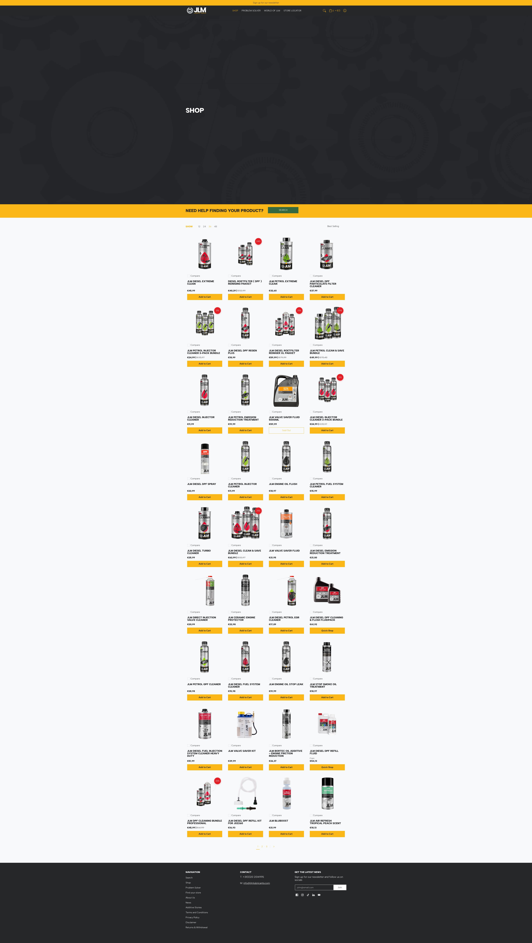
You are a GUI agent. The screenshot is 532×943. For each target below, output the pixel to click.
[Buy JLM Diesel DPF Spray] (204, 456)
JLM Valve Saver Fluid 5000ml (284, 418)
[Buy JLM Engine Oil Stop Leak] (286, 657)
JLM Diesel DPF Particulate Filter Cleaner (323, 284)
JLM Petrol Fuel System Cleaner (326, 485)
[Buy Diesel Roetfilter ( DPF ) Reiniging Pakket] (245, 254)
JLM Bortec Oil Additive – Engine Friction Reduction (285, 753)
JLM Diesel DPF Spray (201, 484)
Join (340, 887)
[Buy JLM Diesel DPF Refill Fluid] (327, 723)
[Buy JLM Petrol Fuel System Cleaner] (327, 456)
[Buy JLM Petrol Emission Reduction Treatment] (245, 390)
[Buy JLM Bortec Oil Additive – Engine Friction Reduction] (286, 723)
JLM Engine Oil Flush (283, 484)
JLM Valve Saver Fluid (284, 550)
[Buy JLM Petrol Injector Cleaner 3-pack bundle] (204, 323)
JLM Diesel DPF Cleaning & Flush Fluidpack (326, 619)
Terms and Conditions (197, 912)
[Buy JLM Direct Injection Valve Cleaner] (204, 590)
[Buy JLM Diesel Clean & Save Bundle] (245, 523)
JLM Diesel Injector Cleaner (200, 418)
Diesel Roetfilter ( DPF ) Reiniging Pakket (245, 282)
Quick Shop (327, 630)
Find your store (193, 892)
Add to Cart (205, 297)
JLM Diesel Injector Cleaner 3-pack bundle (326, 418)
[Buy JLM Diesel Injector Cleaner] (204, 390)
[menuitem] (235, 10)
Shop (188, 882)
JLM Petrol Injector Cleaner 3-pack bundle (203, 352)
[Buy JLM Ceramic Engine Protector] (245, 590)
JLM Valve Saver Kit (242, 750)
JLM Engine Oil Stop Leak (286, 684)
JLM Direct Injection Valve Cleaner (201, 619)
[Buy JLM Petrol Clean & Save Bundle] (327, 323)
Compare (195, 276)
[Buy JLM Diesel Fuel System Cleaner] (245, 657)
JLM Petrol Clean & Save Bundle (327, 352)
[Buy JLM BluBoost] (286, 793)
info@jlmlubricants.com (256, 883)
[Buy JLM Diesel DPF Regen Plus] (245, 323)
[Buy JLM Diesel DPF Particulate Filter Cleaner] (327, 254)
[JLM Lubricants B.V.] (197, 11)
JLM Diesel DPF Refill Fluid (324, 752)
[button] (297, 895)
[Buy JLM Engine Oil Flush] (286, 456)
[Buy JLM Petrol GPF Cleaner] (204, 657)
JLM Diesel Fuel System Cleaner (244, 685)
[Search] (324, 10)
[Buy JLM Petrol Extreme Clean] (286, 254)
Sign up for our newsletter (266, 2)
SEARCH (283, 210)
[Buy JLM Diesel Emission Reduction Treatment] (327, 523)
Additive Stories (194, 907)
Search (189, 877)
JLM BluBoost (278, 820)
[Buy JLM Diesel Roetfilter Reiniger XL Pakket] (286, 323)
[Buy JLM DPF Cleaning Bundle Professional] (204, 793)
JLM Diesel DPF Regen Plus (242, 352)
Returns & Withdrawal (196, 927)
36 (210, 226)
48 (215, 226)
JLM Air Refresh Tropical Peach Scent (325, 822)
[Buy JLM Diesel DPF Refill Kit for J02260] (245, 793)
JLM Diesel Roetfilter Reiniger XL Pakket (284, 352)
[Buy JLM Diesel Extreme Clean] (204, 254)
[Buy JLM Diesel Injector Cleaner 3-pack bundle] (327, 390)
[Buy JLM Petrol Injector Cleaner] (245, 456)
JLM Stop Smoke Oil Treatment (323, 685)
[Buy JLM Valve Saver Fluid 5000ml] (286, 390)
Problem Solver (193, 887)
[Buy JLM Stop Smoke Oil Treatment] (327, 657)
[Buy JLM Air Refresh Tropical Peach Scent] (327, 793)
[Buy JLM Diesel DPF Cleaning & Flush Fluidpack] (327, 590)
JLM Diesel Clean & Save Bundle (244, 552)
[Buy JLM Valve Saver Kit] (245, 723)
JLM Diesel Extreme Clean (200, 282)
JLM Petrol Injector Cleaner (242, 485)
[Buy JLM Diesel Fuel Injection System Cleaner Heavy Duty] (204, 723)
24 (204, 226)
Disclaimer (191, 922)
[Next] (273, 846)
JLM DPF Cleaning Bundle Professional (204, 822)
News (188, 902)
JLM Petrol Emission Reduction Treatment (243, 418)
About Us (190, 897)
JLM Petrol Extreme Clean (283, 282)
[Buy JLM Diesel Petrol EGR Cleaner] (286, 590)
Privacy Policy (192, 917)
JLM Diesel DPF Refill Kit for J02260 (245, 822)
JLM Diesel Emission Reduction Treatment (325, 552)
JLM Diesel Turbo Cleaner (199, 552)
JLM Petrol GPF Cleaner (204, 684)
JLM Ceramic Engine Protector (241, 619)
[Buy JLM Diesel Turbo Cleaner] (204, 523)
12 (199, 226)
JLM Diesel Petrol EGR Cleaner (284, 619)
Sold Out (286, 430)
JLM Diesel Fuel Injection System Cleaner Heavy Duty (204, 753)
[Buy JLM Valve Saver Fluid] (286, 523)
